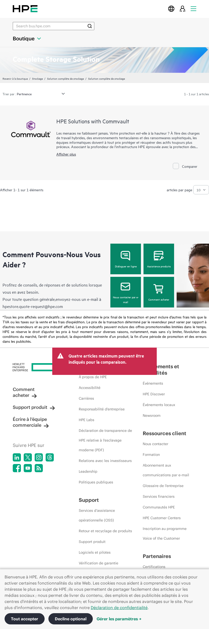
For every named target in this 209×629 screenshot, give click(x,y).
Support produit (30, 407)
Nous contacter (155, 444)
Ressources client (164, 433)
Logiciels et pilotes (95, 552)
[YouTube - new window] (28, 468)
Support (89, 500)
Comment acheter (158, 299)
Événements (153, 383)
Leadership (88, 471)
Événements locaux (159, 404)
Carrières (86, 398)
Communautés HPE (159, 507)
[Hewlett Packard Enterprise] (25, 9)
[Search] (89, 26)
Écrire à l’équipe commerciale (30, 422)
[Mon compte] (182, 9)
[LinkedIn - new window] (17, 457)
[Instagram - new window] (39, 457)
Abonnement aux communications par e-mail (166, 470)
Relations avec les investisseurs (105, 460)
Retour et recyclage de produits (105, 531)
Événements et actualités (161, 369)
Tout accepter (24, 618)
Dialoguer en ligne (126, 266)
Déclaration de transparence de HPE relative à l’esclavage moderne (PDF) (105, 440)
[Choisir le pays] (171, 9)
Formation (151, 454)
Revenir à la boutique (15, 78)
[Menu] (193, 9)
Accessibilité (89, 387)
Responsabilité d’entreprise (102, 409)
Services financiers (159, 496)
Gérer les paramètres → (119, 618)
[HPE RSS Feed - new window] (39, 468)
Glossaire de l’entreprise (163, 485)
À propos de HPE (93, 377)
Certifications (154, 566)
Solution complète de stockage (65, 78)
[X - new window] (28, 457)
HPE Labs (86, 420)
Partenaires (157, 556)
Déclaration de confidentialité (119, 607)
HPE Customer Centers (162, 518)
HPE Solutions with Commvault (92, 121)
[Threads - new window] (50, 457)
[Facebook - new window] (17, 468)
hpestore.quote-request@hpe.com (33, 306)
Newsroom (152, 415)
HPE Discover (154, 394)
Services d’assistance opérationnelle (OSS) (97, 515)
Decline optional (70, 618)
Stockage (37, 78)
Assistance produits (159, 266)
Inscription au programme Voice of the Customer (165, 533)
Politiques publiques (96, 482)
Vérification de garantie (98, 563)
